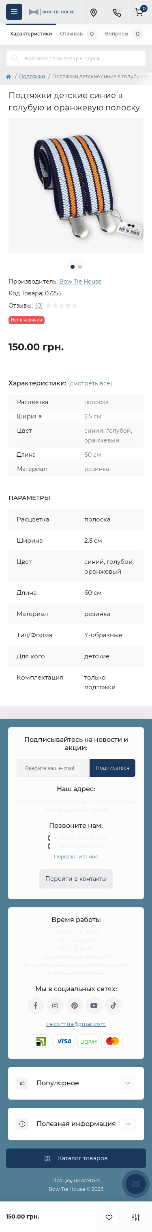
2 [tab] (80, 267)
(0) (39, 305)
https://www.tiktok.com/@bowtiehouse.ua (113, 1005)
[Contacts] (116, 12)
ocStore (90, 1180)
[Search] (15, 58)
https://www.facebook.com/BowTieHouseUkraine (36, 1005)
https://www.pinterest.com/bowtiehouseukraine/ (74, 1005)
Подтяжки (32, 76)
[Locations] (93, 12)
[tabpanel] (76, 185)
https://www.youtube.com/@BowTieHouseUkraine (94, 1005)
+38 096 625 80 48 (80, 838)
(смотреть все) (90, 383)
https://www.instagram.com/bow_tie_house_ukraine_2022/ (55, 1005)
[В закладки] (109, 1217)
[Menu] (14, 12)
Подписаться (112, 768)
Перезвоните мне (76, 857)
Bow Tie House (80, 281)
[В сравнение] (136, 1217)
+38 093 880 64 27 (80, 846)
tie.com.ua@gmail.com (76, 1024)
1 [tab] (73, 267)
